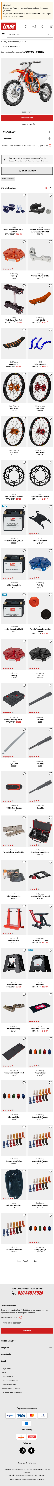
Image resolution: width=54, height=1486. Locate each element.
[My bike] (34, 26)
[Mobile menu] (3, 34)
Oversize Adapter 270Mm (40, 276)
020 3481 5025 (30, 1293)
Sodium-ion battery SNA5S (14, 629)
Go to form (44, 161)
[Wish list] (42, 26)
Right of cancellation (10, 1381)
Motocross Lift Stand (40, 940)
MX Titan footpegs (13, 1029)
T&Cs (4, 1373)
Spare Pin (40, 720)
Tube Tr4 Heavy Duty (14, 896)
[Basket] (51, 26)
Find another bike (25, 124)
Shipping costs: (14, 1475)
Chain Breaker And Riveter (40, 852)
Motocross (40, 985)
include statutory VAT (19, 1470)
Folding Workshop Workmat (14, 1073)
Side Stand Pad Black (13, 1205)
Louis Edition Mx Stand (14, 985)
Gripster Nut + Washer (40, 1117)
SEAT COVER (40, 320)
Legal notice (6, 1368)
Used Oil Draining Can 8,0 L (13, 720)
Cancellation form (9, 1385)
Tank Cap (14, 276)
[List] (50, 188)
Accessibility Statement (11, 1389)
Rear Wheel (14, 408)
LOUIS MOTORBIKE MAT (40, 1029)
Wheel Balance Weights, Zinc (14, 852)
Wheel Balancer (13, 940)
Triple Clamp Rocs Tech (14, 320)
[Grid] (46, 187)
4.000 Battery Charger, (14, 808)
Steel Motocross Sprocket (14, 497)
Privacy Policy (7, 1377)
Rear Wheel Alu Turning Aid (40, 896)
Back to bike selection (11, 46)
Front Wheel (14, 452)
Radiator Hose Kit (40, 364)
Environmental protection (12, 1393)
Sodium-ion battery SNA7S (14, 541)
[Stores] (26, 26)
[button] (49, 34)
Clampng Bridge (40, 1073)
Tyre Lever (14, 764)
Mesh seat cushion (40, 541)
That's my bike (27, 118)
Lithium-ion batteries (14, 585)
